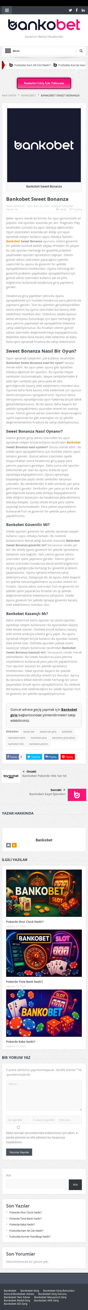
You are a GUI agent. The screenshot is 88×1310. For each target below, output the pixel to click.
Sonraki (56, 790)
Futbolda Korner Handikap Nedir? (63, 65)
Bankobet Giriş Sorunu (52, 1293)
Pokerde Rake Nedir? (20, 1042)
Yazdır (63, 209)
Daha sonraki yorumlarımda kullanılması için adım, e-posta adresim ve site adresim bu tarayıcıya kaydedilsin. (42, 1137)
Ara (8, 1175)
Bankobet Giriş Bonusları (59, 1290)
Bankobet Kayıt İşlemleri (47, 794)
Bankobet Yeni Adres (17, 1297)
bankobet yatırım (38, 743)
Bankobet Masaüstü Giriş (50, 1297)
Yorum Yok (12, 209)
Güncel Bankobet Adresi (19, 1293)
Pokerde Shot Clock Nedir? (24, 922)
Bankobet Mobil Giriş (17, 1300)
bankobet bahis (16, 737)
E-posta (77, 209)
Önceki (31, 771)
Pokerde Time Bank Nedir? (24, 982)
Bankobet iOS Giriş (15, 1303)
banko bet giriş (48, 731)
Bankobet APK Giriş (46, 1300)
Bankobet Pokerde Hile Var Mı (44, 776)
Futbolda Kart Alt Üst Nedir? (26, 1230)
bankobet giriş (39, 737)
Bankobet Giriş (29, 1290)
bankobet (67, 731)
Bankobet (19, 206)
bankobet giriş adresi (63, 737)
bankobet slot (16, 743)
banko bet (28, 731)
